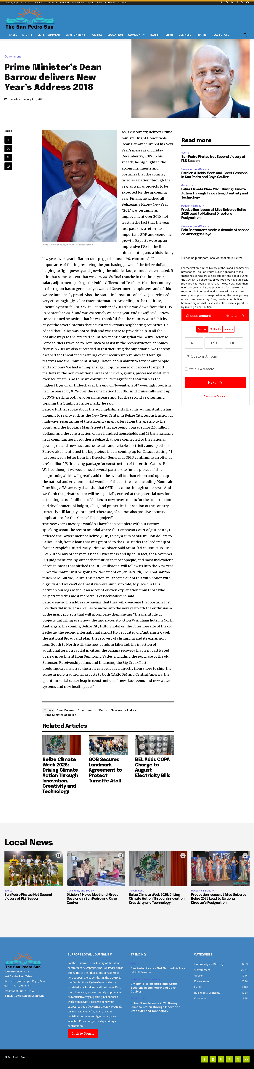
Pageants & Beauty (192, 205)
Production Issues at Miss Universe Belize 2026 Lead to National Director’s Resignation (213, 214)
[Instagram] (227, 3)
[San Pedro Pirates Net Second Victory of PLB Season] (33, 868)
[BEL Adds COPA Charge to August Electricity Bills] (154, 745)
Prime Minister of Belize (60, 715)
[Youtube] (247, 3)
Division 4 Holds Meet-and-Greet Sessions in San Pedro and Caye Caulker (92, 899)
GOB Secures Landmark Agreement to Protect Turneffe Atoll (105, 770)
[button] (245, 34)
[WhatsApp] (8, 166)
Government (12, 56)
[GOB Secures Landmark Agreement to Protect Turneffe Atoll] (108, 745)
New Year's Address (124, 710)
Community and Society (195, 169)
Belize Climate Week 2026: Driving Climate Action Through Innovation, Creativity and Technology (60, 775)
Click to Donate (82, 1033)
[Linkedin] (232, 3)
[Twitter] (242, 3)
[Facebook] (221, 3)
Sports (185, 152)
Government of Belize (92, 710)
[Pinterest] (237, 3)
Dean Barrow (65, 710)
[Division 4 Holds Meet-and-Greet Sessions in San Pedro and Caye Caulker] (96, 868)
